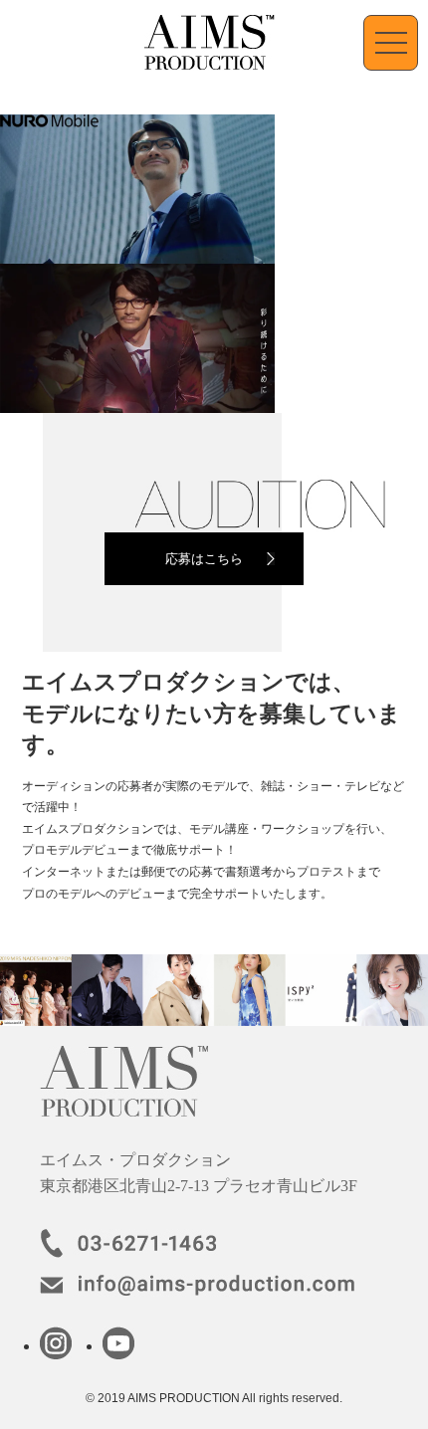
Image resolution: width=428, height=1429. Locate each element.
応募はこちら (204, 558)
